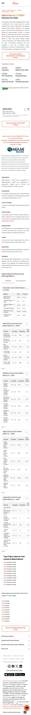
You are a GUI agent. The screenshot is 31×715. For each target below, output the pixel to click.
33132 (5, 573)
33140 (5, 564)
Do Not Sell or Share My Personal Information (14, 707)
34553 (6, 578)
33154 (5, 571)
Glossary (11, 659)
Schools (8, 281)
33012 (5, 580)
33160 (5, 576)
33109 (5, 569)
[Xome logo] (15, 3)
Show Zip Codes (15, 629)
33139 (5, 562)
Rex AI (21, 662)
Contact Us (15, 656)
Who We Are (6, 656)
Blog (17, 659)
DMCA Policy (13, 706)
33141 (12, 11)
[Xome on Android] (20, 674)
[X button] (17, 666)
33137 (5, 584)
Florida (19, 10)
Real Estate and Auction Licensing (13, 681)
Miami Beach (5, 11)
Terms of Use (19, 695)
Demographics (21, 281)
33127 (5, 582)
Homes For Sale (11, 10)
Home (3, 10)
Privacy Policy (7, 697)
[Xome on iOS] (9, 674)
